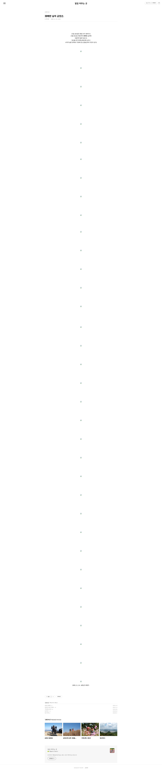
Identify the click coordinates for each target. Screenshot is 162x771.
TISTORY (81, 767)
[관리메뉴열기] (159, 3)
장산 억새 (47, 713)
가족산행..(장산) (48, 709)
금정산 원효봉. (48, 705)
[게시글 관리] (53, 696)
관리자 (86, 767)
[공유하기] (51, 696)
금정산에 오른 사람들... (49, 707)
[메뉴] (4, 3)
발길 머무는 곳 (81, 3)
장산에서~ (47, 711)
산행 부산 (47, 702)
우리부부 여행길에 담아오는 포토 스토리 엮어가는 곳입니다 (62, 755)
